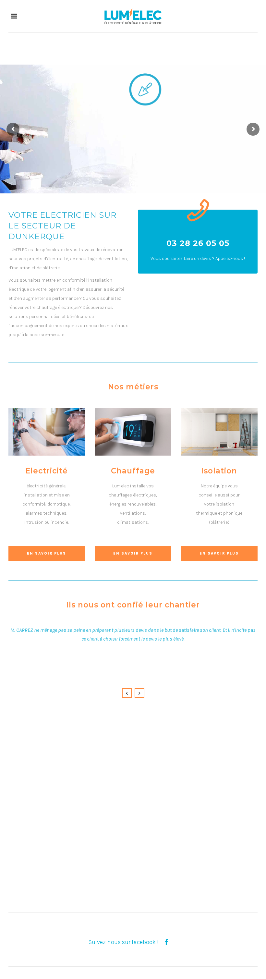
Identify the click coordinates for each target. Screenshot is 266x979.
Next (139, 693)
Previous (127, 693)
